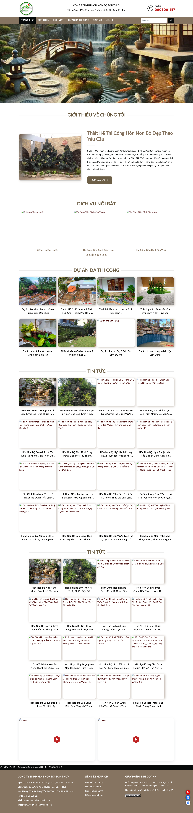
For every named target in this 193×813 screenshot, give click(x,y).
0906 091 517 (32, 796)
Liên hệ (109, 20)
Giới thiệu (43, 20)
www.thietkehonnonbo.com (39, 805)
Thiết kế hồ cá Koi (93, 787)
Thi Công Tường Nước (43, 250)
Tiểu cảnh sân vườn (94, 791)
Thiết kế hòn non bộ (94, 782)
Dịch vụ (57, 20)
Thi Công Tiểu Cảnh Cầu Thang (96, 250)
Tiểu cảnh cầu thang (94, 795)
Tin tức (97, 20)
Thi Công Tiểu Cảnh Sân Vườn (149, 250)
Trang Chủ (27, 20)
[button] (94, 100)
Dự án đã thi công (78, 20)
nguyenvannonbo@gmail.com (36, 800)
